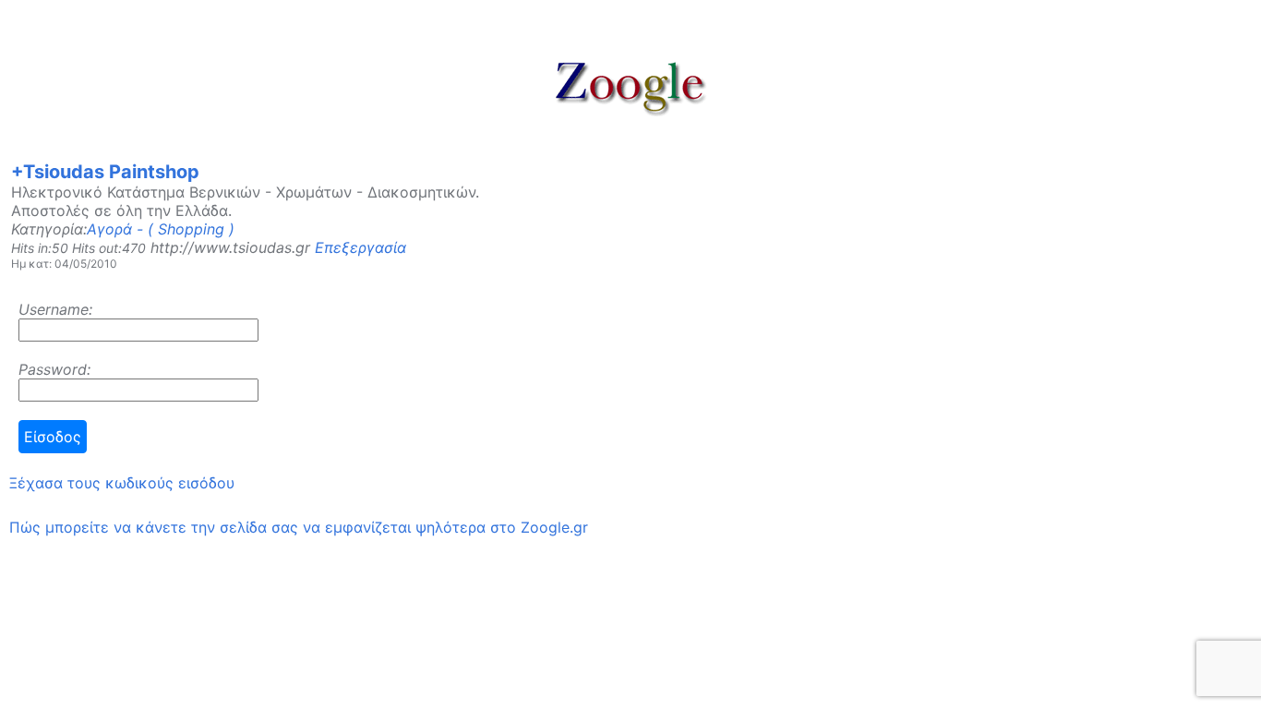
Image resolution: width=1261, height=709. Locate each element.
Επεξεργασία (360, 247)
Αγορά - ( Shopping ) (160, 229)
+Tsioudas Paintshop (105, 172)
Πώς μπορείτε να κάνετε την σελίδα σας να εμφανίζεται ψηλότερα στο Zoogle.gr (298, 527)
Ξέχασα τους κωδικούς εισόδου (121, 483)
